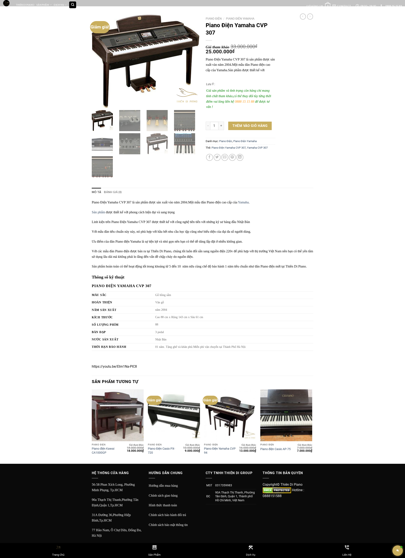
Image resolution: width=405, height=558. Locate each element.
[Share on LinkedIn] (239, 157)
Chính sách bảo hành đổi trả (167, 515)
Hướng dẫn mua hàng (163, 485)
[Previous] (92, 426)
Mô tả (96, 192)
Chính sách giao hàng (163, 495)
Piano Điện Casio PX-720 (161, 450)
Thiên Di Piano (25, 4)
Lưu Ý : (210, 84)
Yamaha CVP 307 (257, 147)
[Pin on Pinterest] (232, 157)
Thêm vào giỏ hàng (249, 126)
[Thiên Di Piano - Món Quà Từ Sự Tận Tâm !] (6, 3)
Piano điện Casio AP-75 (275, 449)
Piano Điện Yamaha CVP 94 (220, 450)
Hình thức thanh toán (163, 505)
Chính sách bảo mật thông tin (168, 525)
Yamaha (243, 202)
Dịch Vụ (59, 4)
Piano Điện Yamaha (240, 18)
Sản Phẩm (42, 4)
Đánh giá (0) (113, 192)
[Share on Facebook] (209, 157)
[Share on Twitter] (217, 157)
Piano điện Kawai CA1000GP (103, 450)
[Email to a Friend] (224, 157)
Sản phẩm (98, 212)
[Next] (312, 426)
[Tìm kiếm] (72, 4)
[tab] (96, 192)
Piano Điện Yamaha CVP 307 (229, 147)
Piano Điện (214, 18)
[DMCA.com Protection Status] (277, 490)
